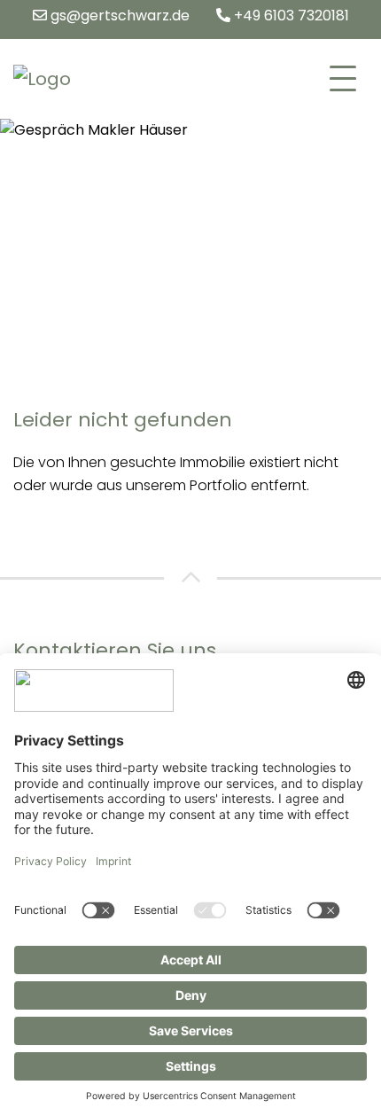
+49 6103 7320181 (289, 15)
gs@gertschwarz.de (118, 15)
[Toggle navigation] (343, 79)
